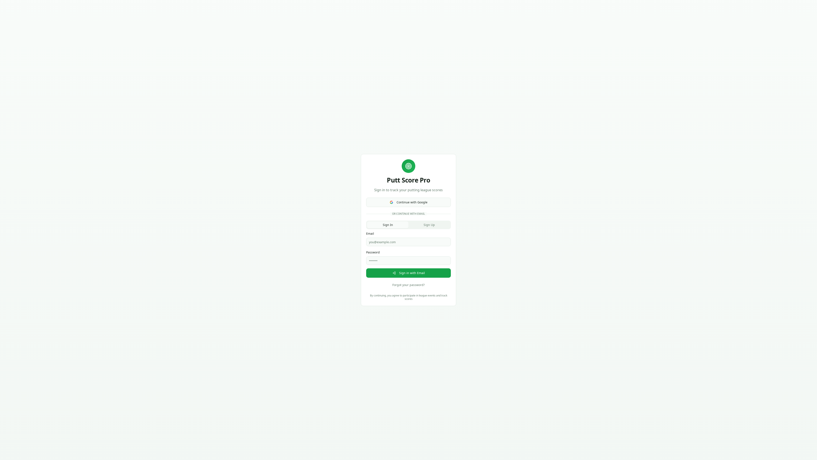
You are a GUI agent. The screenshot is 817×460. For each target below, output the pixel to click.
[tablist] (408, 225)
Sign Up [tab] (429, 225)
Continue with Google (412, 202)
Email (370, 233)
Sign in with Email (412, 273)
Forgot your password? (408, 285)
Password (373, 252)
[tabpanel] (408, 260)
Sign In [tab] (388, 225)
